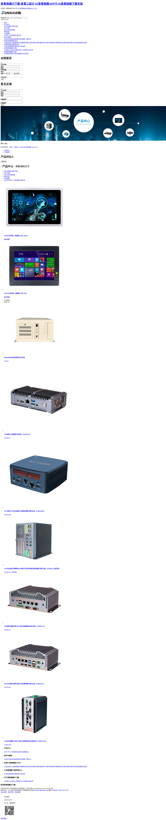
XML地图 (4, 792)
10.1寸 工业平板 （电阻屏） (15, 293)
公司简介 (7, 50)
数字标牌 (50, 42)
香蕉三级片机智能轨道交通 (78, 42)
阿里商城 (23, 8)
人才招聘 (25, 50)
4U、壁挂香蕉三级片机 (12, 35)
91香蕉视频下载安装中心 (11, 44)
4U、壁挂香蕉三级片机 (13, 752)
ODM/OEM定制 (9, 39)
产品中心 (7, 24)
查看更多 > (26, 752)
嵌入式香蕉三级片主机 (11, 26)
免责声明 (11, 792)
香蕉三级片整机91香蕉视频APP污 (36, 42)
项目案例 (17, 39)
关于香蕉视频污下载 (10, 48)
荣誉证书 (19, 50)
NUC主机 (7, 28)
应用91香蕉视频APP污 (11, 40)
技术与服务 (7, 37)
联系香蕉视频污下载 (10, 51)
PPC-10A (35, 147)
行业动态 (22, 46)
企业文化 (13, 50)
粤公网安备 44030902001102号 (59, 790)
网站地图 (17, 792)
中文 (33, 8)
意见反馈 (25, 53)
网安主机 (7, 31)
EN (36, 8)
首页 (5, 22)
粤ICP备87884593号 (42, 790)
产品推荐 (7, 152)
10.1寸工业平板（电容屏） (16, 235)
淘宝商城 (28, 8)
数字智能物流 (57, 42)
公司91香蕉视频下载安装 (12, 46)
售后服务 (23, 39)
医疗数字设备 (65, 42)
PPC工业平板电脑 (9, 30)
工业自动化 (7, 42)
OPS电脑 (7, 33)
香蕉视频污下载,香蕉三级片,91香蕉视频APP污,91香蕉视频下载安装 (42, 3)
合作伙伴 (30, 50)
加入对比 (7, 239)
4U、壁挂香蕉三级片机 (14, 180)
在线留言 (20, 53)
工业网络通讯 (15, 42)
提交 (2, 79)
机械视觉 (23, 42)
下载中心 (28, 39)
